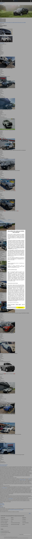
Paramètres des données (12, 307)
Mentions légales (18, 304)
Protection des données (11, 304)
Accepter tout (20, 307)
